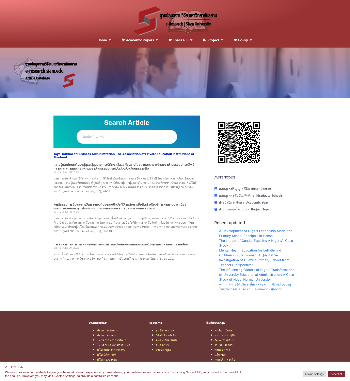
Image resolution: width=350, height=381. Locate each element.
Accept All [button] (337, 374)
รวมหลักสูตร (163, 350)
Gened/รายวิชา (224, 340)
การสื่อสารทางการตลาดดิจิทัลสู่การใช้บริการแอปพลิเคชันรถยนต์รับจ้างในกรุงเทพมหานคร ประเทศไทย (120, 244)
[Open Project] (222, 40)
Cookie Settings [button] (314, 374)
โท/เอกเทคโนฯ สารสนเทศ (113, 345)
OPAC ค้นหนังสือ (166, 335)
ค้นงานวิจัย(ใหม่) (166, 340)
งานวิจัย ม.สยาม (224, 345)
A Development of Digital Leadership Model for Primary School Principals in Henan (255, 233)
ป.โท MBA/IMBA (107, 360)
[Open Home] (110, 40)
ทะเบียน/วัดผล (223, 330)
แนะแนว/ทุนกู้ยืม (225, 335)
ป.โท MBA (220, 355)
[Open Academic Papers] (157, 40)
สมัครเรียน (162, 345)
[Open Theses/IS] (191, 40)
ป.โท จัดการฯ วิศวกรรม (111, 350)
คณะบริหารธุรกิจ (224, 360)
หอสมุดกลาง (222, 350)
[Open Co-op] (251, 40)
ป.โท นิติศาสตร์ (106, 355)
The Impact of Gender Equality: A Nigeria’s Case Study (256, 243)
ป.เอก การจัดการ (107, 330)
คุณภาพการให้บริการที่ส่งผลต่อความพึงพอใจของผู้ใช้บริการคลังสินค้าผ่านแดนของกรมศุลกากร (255, 286)
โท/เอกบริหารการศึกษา (111, 340)
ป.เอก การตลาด (106, 335)
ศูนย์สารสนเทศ (165, 330)
